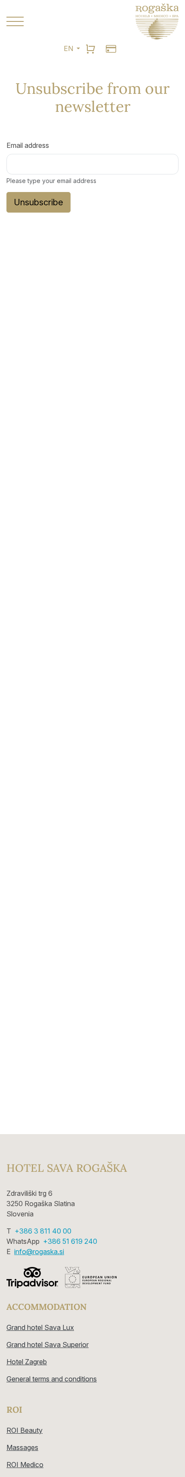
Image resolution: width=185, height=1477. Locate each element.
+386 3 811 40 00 (43, 1231)
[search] (90, 48)
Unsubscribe (38, 202)
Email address (27, 145)
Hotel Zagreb (26, 1361)
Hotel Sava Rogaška (66, 1168)
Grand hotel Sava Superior (47, 1344)
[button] (46, 21)
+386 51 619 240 (70, 1241)
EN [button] (69, 48)
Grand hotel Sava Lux (40, 1327)
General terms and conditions (51, 1379)
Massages (22, 1447)
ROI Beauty (24, 1430)
